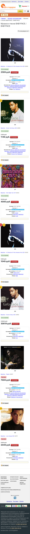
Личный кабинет (28, 11)
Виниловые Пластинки (4, 477)
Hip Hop (13, 154)
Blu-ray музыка (14, 479)
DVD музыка (13, 481)
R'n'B (17, 216)
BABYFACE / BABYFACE (17, 87)
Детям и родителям (22, 483)
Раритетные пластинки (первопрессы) (10, 489)
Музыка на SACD (14, 477)
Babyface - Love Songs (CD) (8, 436)
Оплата (26, 1)
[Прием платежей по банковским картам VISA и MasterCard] (16, 506)
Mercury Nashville (17, 391)
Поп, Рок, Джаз (4, 480)
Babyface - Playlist (5, 374)
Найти (20, 11)
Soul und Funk (19, 397)
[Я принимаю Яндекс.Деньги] (24, 506)
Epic (17, 334)
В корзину (14, 72)
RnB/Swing (17, 89)
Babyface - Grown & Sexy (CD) (8, 314)
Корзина (25, 6)
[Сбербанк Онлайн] (8, 506)
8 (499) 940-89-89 (21, 524)
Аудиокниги (23, 480)
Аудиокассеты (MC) (6, 487)
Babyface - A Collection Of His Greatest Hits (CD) (13, 66)
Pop (14, 89)
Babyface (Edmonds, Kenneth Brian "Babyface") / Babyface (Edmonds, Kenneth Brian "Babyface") (15, 86)
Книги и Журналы (5, 491)
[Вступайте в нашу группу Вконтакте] (15, 498)
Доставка (20, 1)
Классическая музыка (4, 483)
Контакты (14, 1)
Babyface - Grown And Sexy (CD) (9, 128)
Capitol (16, 212)
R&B (17, 275)
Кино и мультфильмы (23, 477)
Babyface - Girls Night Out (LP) (8, 192)
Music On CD (16, 272)
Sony (16, 83)
